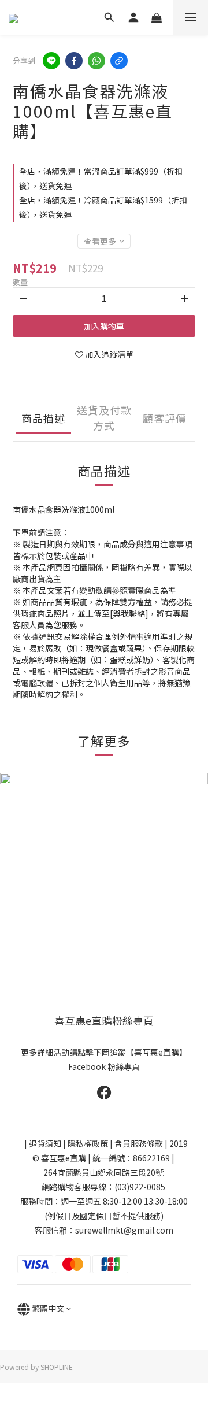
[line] (51, 60)
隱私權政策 (88, 1143)
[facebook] (74, 60)
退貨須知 (45, 1143)
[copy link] (119, 60)
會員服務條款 (138, 1143)
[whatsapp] (96, 60)
